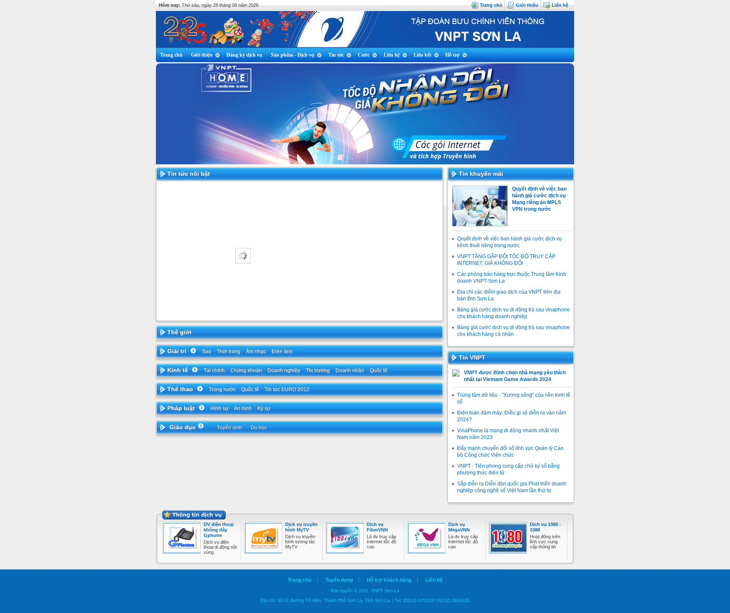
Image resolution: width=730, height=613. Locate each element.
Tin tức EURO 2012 (286, 389)
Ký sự (263, 408)
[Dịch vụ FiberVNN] (346, 551)
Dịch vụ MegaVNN (459, 527)
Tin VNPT (472, 357)
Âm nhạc (256, 351)
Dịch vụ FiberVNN (377, 527)
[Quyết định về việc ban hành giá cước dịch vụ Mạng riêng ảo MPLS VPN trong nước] (480, 225)
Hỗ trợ (452, 55)
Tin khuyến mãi (481, 173)
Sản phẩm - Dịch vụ (292, 55)
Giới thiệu (527, 5)
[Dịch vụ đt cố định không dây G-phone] (182, 551)
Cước (364, 55)
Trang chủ (491, 5)
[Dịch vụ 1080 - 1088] (509, 551)
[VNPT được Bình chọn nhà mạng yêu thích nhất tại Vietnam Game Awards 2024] (456, 375)
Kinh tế (177, 370)
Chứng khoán (246, 370)
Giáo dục (182, 427)
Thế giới (179, 332)
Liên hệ (560, 5)
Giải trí (176, 351)
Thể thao (180, 389)
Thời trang (228, 351)
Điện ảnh (282, 351)
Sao (206, 351)
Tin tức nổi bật (188, 173)
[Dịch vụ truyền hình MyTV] (264, 551)
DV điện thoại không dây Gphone (219, 530)
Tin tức (336, 55)
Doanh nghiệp (283, 370)
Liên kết (422, 55)
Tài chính (214, 370)
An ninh (243, 408)
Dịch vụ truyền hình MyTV (301, 527)
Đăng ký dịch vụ (244, 55)
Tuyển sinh (229, 427)
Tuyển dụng (339, 580)
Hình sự (219, 408)
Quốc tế (378, 370)
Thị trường (318, 370)
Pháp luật (181, 408)
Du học (259, 427)
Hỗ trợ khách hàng (389, 580)
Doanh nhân (349, 370)
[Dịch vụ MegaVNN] (427, 551)
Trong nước (222, 389)
